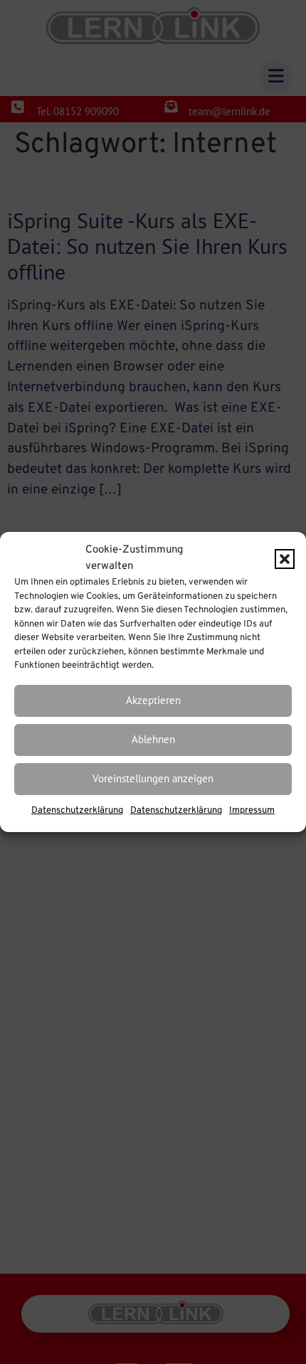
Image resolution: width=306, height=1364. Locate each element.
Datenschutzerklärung (77, 810)
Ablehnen (153, 739)
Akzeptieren (153, 700)
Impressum (252, 810)
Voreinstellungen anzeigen (153, 778)
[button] (285, 559)
